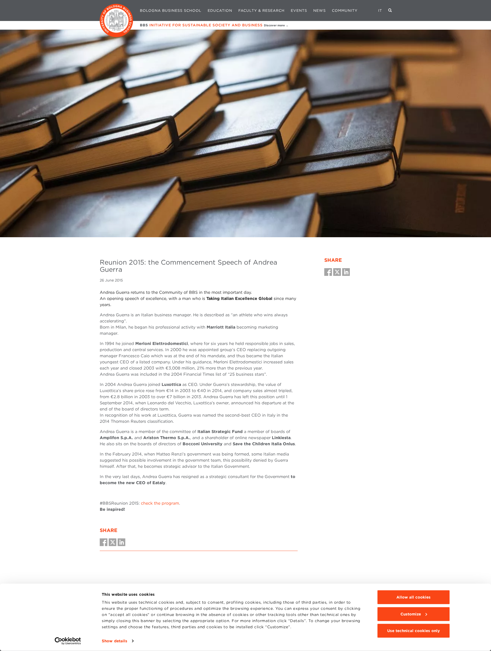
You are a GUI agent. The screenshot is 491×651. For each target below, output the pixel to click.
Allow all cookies (413, 597)
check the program (160, 503)
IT (380, 10)
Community (345, 10)
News (319, 10)
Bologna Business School (171, 10)
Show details (114, 641)
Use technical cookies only (413, 630)
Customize (410, 614)
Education (220, 10)
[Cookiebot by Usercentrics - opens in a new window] (68, 641)
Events (299, 10)
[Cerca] (390, 10)
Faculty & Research (261, 10)
